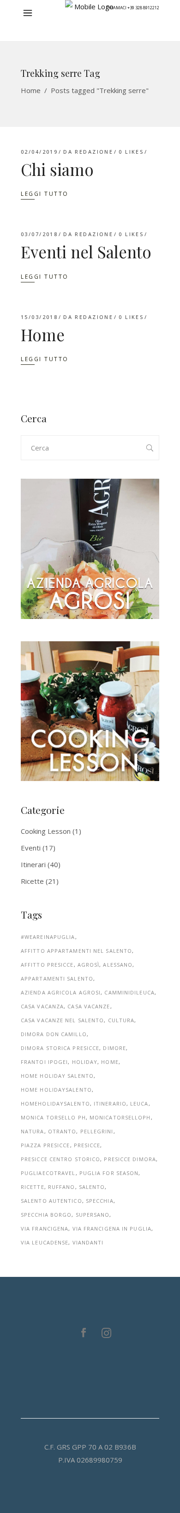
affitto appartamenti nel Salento (76, 950)
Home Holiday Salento (57, 1075)
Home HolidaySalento (56, 1089)
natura (32, 1131)
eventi (31, 847)
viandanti (88, 1242)
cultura (121, 1020)
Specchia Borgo (46, 1214)
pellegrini (97, 1131)
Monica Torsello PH (53, 1117)
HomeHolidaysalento (55, 1103)
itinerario (110, 1103)
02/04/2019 (39, 151)
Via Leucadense (44, 1242)
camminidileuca (129, 992)
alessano (117, 964)
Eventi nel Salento (86, 252)
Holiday (85, 1061)
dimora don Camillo (54, 1034)
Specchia (100, 1200)
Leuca (139, 1103)
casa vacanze (88, 1006)
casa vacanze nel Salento (62, 1020)
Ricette (32, 881)
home (109, 1061)
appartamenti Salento (57, 978)
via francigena (44, 1228)
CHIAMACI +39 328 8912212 (132, 8)
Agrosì (89, 964)
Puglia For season (109, 1172)
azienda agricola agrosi (61, 992)
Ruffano (61, 1186)
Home (31, 90)
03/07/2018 (39, 234)
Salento (92, 1186)
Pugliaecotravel (48, 1172)
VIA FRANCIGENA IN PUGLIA (111, 1228)
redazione (94, 151)
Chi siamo (57, 169)
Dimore (114, 1047)
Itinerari (33, 864)
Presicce (87, 1145)
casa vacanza (42, 1006)
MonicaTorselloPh (120, 1117)
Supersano (93, 1214)
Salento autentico (51, 1200)
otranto (62, 1131)
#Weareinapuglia (48, 936)
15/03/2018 (39, 316)
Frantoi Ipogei (44, 1061)
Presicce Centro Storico (60, 1159)
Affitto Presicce (47, 964)
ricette (32, 1186)
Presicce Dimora (130, 1159)
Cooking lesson (46, 831)
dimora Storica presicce (60, 1047)
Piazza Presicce (45, 1145)
